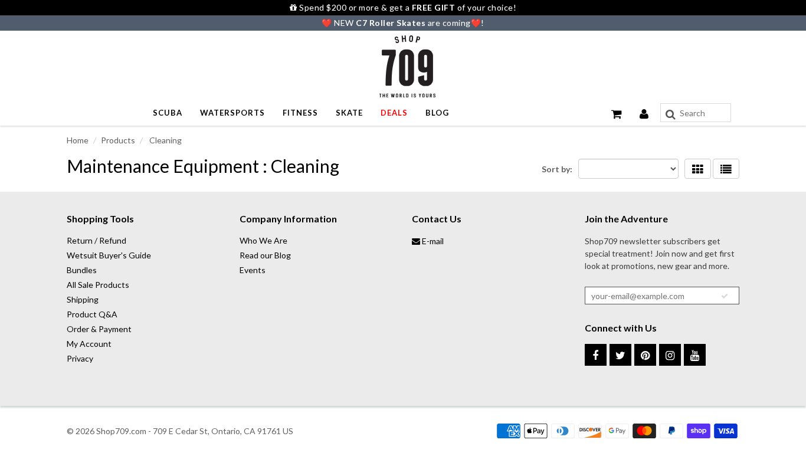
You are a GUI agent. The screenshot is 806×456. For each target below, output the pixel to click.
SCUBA (167, 112)
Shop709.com (121, 431)
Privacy (80, 358)
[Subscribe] (724, 296)
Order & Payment (99, 329)
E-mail (432, 241)
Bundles (82, 270)
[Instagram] (670, 355)
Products (118, 140)
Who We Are (263, 240)
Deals (394, 112)
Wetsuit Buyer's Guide (109, 255)
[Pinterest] (645, 355)
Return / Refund (96, 240)
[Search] (670, 114)
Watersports (232, 112)
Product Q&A (92, 314)
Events (253, 270)
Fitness (300, 112)
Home (78, 140)
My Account (89, 344)
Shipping (83, 299)
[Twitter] (620, 355)
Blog (437, 112)
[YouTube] (695, 355)
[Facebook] (596, 355)
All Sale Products (98, 285)
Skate (349, 112)
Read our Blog (265, 255)
